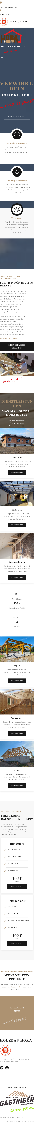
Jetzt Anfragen (17, 944)
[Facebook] (1, 1067)
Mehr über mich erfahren (17, 346)
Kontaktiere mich (17, 1009)
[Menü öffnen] (2, 57)
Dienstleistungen (17, 117)
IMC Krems (19, 1117)
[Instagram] (7, 1067)
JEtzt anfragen (17, 887)
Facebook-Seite (17, 987)
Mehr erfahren (17, 473)
